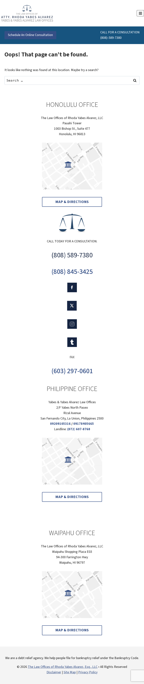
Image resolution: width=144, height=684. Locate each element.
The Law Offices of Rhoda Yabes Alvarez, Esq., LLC (63, 667)
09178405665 (83, 423)
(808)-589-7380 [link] (111, 37)
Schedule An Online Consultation (30, 35)
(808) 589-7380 (72, 255)
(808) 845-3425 (72, 271)
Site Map (70, 672)
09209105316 (60, 423)
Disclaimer (53, 672)
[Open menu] (140, 13)
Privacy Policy (88, 672)
